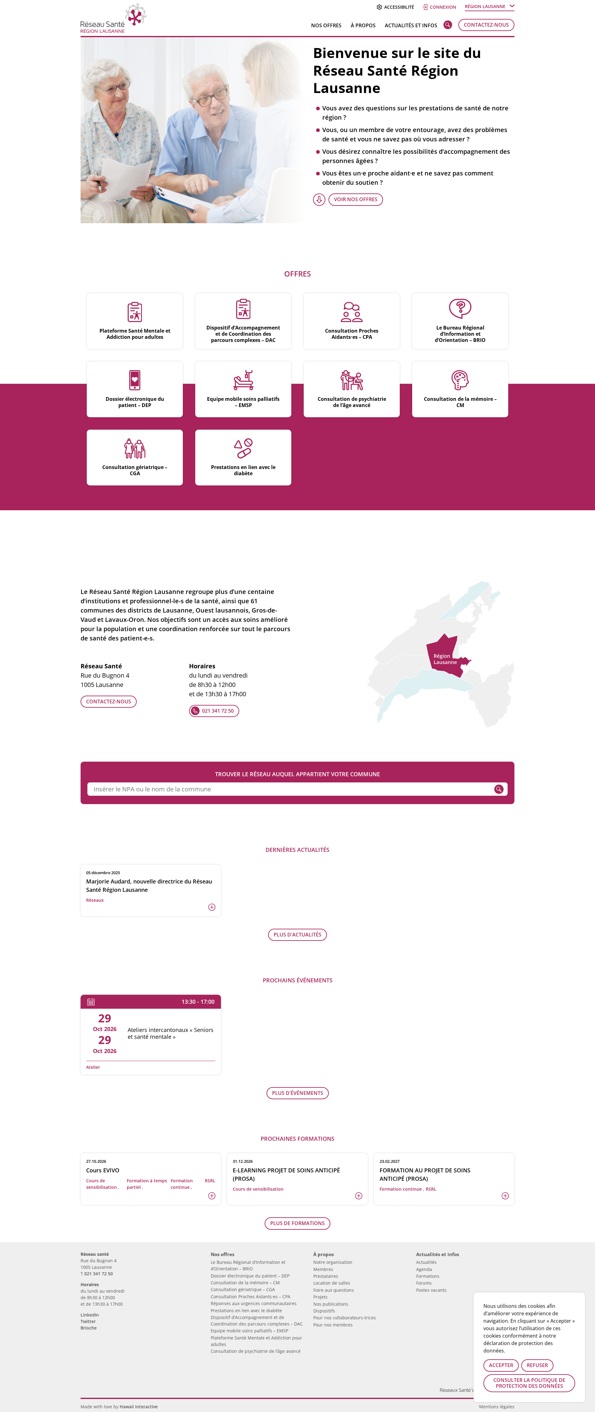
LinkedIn (90, 1315)
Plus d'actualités (297, 934)
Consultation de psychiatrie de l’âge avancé (256, 1351)
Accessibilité (399, 7)
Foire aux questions (333, 1290)
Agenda (424, 1269)
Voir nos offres (355, 199)
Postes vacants (431, 1290)
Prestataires (325, 1276)
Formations (427, 1276)
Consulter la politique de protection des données (529, 1383)
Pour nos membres (333, 1325)
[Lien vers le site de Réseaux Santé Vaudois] (468, 1385)
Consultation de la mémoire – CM (245, 1283)
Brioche (89, 1328)
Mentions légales (496, 1407)
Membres (323, 1269)
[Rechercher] (447, 26)
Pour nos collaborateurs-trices (344, 1318)
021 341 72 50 (218, 710)
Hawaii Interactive (139, 1407)
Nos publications (330, 1304)
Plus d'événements (297, 1093)
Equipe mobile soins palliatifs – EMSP (249, 1331)
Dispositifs (324, 1311)
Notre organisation (332, 1262)
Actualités (426, 1262)
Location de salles (331, 1283)
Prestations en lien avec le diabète (246, 1310)
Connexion (443, 7)
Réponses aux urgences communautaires (254, 1303)
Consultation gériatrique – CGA (243, 1289)
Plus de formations (297, 1223)
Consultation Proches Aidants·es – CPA (250, 1296)
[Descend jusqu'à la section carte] (319, 199)
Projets (320, 1297)
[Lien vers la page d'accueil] (114, 30)
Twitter (88, 1321)
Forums (424, 1283)
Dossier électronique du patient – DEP (250, 1276)
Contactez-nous (486, 24)
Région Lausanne (485, 6)
